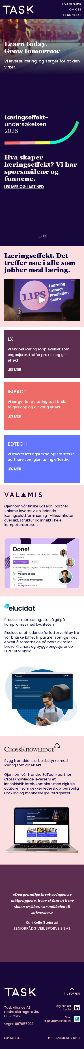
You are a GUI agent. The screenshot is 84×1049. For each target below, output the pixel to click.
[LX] (42, 354)
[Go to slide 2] (44, 236)
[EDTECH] (42, 456)
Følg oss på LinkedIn (63, 1007)
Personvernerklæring (64, 1038)
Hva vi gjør (71, 4)
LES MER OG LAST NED (24, 186)
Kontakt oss (13, 1038)
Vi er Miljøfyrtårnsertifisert (57, 1019)
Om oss (75, 9)
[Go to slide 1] (39, 236)
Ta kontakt (72, 15)
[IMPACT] (42, 403)
